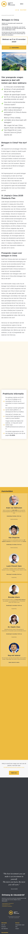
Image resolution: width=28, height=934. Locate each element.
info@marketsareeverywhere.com (14, 767)
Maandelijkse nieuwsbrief (8, 903)
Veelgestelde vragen (19, 924)
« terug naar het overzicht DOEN (7, 15)
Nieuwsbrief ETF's (6, 904)
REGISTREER (23, 10)
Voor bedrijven (4, 928)
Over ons (3, 924)
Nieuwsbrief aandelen (7, 906)
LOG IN (16, 10)
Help (16, 926)
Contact (17, 928)
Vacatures (3, 926)
